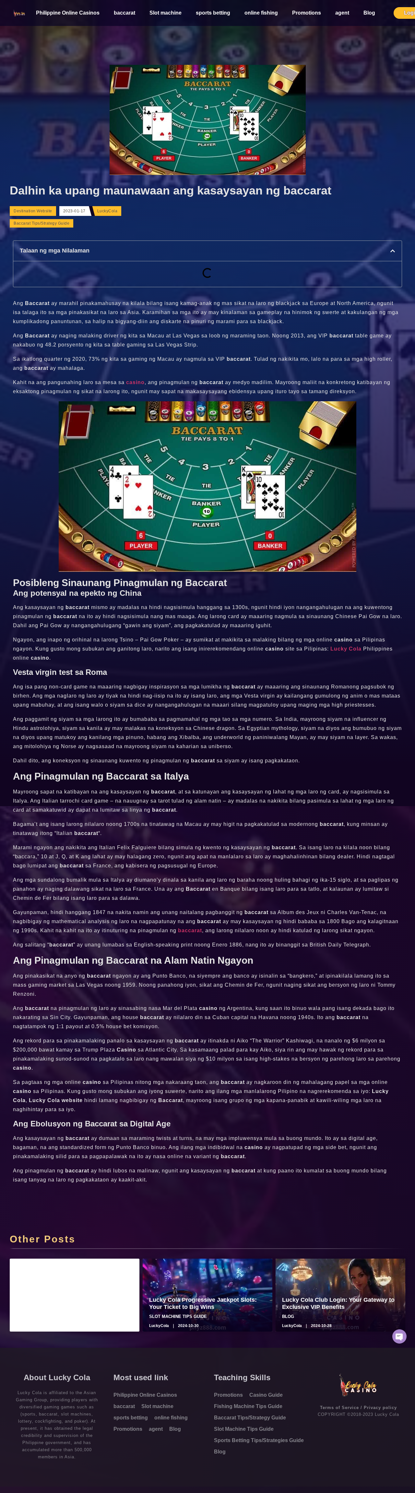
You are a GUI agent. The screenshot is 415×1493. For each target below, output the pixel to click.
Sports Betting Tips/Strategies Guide (259, 1440)
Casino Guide (266, 1395)
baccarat (124, 13)
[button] (392, 250)
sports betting (213, 13)
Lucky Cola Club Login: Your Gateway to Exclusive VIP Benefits (338, 1303)
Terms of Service (339, 1407)
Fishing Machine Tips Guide (248, 1406)
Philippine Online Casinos (68, 13)
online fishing (261, 13)
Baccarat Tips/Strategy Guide (41, 223)
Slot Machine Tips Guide (244, 1429)
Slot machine (165, 13)
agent (342, 13)
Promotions (306, 13)
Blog (369, 13)
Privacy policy (380, 1407)
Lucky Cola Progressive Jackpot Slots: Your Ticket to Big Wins (203, 1303)
